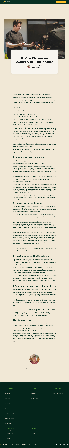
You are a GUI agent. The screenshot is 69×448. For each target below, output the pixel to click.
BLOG (31, 55)
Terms (12, 444)
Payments (7, 420)
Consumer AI (7, 401)
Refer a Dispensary (11, 430)
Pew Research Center (41, 315)
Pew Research (52, 300)
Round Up (33, 401)
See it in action (61, 1)
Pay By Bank (7, 398)
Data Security (56, 391)
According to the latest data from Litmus (27, 262)
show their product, (34, 233)
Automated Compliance (10, 413)
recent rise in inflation (23, 94)
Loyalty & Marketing (9, 396)
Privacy (17, 444)
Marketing (36, 55)
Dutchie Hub (7, 403)
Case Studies (34, 396)
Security (30, 444)
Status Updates (10, 435)
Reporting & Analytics (9, 410)
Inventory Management (10, 418)
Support (34, 435)
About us (35, 430)
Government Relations (58, 393)
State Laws (33, 393)
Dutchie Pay (19, 289)
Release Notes (10, 433)
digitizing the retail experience (28, 335)
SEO (6, 405)
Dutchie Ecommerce (34, 269)
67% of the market (49, 133)
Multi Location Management (11, 415)
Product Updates (34, 398)
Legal (36, 444)
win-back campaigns (38, 267)
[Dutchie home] (7, 2)
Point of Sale (7, 391)
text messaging (41, 272)
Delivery (6, 408)
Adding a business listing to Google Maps (39, 134)
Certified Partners (9, 423)
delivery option (32, 328)
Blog (32, 391)
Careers (34, 433)
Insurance (9, 438)
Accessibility (24, 444)
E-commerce (7, 393)
